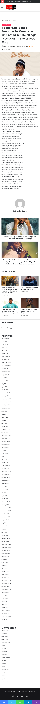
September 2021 (6, 517)
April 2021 (4, 532)
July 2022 (4, 486)
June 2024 (4, 417)
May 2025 (4, 384)
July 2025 (4, 377)
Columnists (4, 639)
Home (5, 20)
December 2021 (6, 508)
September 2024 (6, 408)
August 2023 (5, 447)
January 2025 (5, 396)
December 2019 (6, 580)
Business (4, 633)
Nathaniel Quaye (8, 46)
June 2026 (4, 344)
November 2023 (6, 438)
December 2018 (6, 616)
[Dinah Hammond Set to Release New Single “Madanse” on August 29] (10, 303)
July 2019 (4, 595)
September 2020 (6, 553)
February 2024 (5, 429)
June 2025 (4, 381)
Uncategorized (5, 682)
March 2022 (4, 498)
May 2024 (4, 420)
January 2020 (5, 577)
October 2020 (5, 550)
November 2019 (6, 583)
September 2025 (6, 371)
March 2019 (4, 607)
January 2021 (5, 541)
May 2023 (4, 456)
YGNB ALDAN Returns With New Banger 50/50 (18, 1)
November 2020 (6, 547)
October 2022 (5, 477)
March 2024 (4, 426)
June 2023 (4, 453)
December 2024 (6, 399)
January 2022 (5, 505)
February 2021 (5, 538)
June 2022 (4, 489)
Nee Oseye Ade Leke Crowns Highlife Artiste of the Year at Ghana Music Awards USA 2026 (10, 290)
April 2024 (4, 423)
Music (3, 666)
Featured (4, 651)
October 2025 (5, 368)
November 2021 (6, 511)
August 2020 (5, 556)
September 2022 (6, 480)
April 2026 (4, 350)
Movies (3, 663)
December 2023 (6, 435)
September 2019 (6, 589)
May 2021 (4, 529)
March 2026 (4, 353)
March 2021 (4, 535)
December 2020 (6, 544)
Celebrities (4, 636)
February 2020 (5, 574)
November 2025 (6, 365)
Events (3, 645)
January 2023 (5, 468)
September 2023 (6, 444)
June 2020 (4, 562)
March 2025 (4, 390)
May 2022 (4, 492)
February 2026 (5, 356)
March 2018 (4, 619)
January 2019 (5, 613)
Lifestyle (3, 660)
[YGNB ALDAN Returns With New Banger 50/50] (30, 281)
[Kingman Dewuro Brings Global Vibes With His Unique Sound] (30, 303)
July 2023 (4, 450)
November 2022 (6, 474)
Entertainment (12, 20)
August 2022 (5, 483)
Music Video (5, 669)
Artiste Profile (5, 630)
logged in (12, 328)
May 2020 (4, 565)
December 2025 (6, 362)
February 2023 (5, 465)
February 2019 (5, 610)
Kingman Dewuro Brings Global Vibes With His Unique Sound (29, 311)
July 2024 (4, 414)
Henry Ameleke (5, 657)
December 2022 (6, 471)
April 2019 (4, 604)
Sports (3, 679)
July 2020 (4, 559)
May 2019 (4, 601)
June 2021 (4, 526)
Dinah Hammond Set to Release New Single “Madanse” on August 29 (9, 311)
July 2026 (4, 341)
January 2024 (5, 432)
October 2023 (5, 441)
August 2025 (5, 374)
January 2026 (5, 359)
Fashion (3, 648)
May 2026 (4, 347)
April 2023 (4, 459)
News (3, 672)
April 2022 (4, 495)
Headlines (4, 654)
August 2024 (5, 411)
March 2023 (4, 462)
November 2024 (6, 402)
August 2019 (5, 592)
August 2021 (5, 520)
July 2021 (4, 523)
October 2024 (5, 405)
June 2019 (4, 598)
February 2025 (5, 393)
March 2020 (4, 571)
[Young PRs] (11, 7)
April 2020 (4, 568)
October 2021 (5, 514)
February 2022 (5, 502)
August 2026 (5, 338)
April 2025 (4, 387)
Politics (3, 675)
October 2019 (5, 586)
